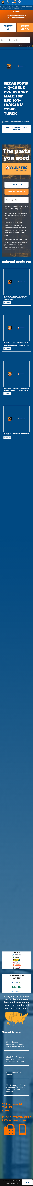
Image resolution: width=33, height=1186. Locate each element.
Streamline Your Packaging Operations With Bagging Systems (15, 1044)
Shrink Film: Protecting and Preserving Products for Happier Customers (15, 1059)
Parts (4, 6)
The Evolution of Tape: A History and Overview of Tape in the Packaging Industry (15, 1088)
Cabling (17, 6)
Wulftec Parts (8, 6)
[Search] (26, 40)
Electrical (13, 6)
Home (1, 6)
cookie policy (14, 1183)
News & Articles (11, 1032)
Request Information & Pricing (16, 129)
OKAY (27, 1182)
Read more (7, 302)
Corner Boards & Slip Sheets (14, 1073)
